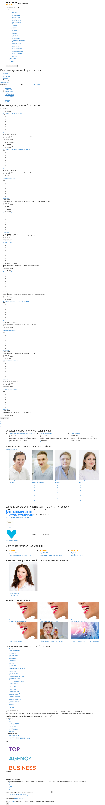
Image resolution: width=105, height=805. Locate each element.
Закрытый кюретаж (14, 655)
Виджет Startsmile (13, 729)
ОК (7, 803)
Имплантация (16, 15)
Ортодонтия (15, 19)
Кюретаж (11, 663)
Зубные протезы (13, 658)
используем (11, 801)
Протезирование (16, 22)
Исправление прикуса (15, 662)
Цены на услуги (13, 45)
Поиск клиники (13, 10)
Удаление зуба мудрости (15, 693)
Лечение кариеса (13, 670)
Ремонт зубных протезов (15, 688)
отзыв (5, 291)
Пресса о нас (12, 726)
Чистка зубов (12, 706)
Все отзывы (12, 441)
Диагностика (15, 14)
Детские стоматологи (18, 32)
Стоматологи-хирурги (18, 37)
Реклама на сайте (14, 735)
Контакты (11, 731)
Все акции (8, 549)
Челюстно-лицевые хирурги (19, 40)
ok (9, 787)
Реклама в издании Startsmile (17, 737)
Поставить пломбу (17, 46)
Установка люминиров (15, 699)
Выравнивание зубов (14, 650)
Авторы (11, 721)
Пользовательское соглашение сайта (19, 795)
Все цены (14, 56)
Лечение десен (13, 665)
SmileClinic (8, 527)
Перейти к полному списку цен (14, 542)
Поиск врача (12, 28)
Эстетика (14, 27)
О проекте (12, 720)
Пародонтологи (16, 43)
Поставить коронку (17, 48)
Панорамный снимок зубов (16, 681)
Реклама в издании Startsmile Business (19, 738)
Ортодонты (15, 30)
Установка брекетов (17, 51)
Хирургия (14, 25)
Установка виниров (14, 698)
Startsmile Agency (18, 798)
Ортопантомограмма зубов (16, 676)
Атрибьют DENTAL (76, 433)
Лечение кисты (13, 671)
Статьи (11, 60)
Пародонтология (16, 20)
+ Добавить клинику (11, 65)
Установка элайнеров (15, 702)
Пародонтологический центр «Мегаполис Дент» (19, 517)
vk (9, 784)
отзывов (6, 133)
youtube (11, 786)
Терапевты (15, 35)
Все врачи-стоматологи (12, 449)
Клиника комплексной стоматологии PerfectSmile (22, 433)
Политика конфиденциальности (17, 794)
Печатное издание (14, 723)
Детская (14, 12)
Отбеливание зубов (14, 678)
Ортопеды (15, 33)
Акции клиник (12, 58)
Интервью (11, 61)
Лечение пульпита (14, 673)
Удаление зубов (13, 694)
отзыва (5, 262)
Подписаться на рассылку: (13, 792)
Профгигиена (16, 24)
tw (9, 789)
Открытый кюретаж (14, 680)
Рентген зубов (12, 689)
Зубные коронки (13, 657)
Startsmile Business (14, 725)
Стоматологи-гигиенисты (19, 42)
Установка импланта (17, 50)
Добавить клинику (5, 82)
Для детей (15, 55)
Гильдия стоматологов (46, 433)
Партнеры (11, 728)
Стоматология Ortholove (12, 540)
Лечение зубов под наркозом (17, 668)
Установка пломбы (14, 701)
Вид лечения (36, 84)
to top (7, 800)
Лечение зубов (16, 17)
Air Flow (11, 648)
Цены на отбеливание (18, 53)
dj (9, 783)
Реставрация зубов (14, 691)
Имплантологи (16, 38)
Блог (10, 63)
